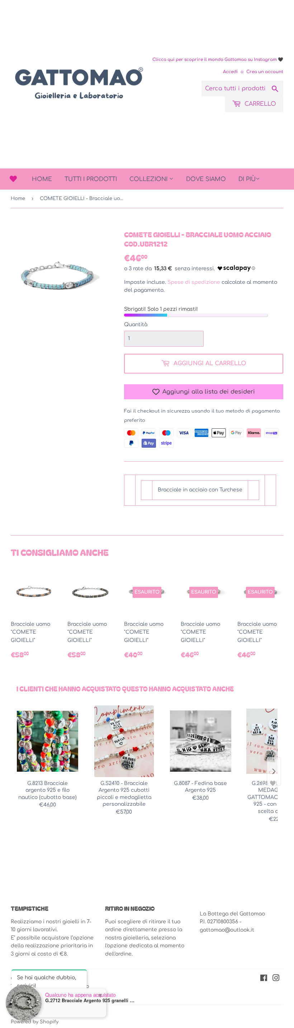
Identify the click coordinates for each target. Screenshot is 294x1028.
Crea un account (264, 72)
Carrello (259, 104)
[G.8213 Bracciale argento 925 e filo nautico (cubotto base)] (47, 741)
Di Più (247, 179)
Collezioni (149, 179)
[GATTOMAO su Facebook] (263, 979)
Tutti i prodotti (91, 179)
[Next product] (274, 771)
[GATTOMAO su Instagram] (276, 979)
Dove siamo (206, 179)
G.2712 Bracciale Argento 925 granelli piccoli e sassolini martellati (90, 1000)
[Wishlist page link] (13, 179)
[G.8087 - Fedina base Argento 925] (200, 741)
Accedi (230, 72)
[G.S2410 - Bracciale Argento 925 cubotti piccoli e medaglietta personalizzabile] (124, 741)
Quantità (135, 324)
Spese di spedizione (193, 282)
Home (42, 179)
